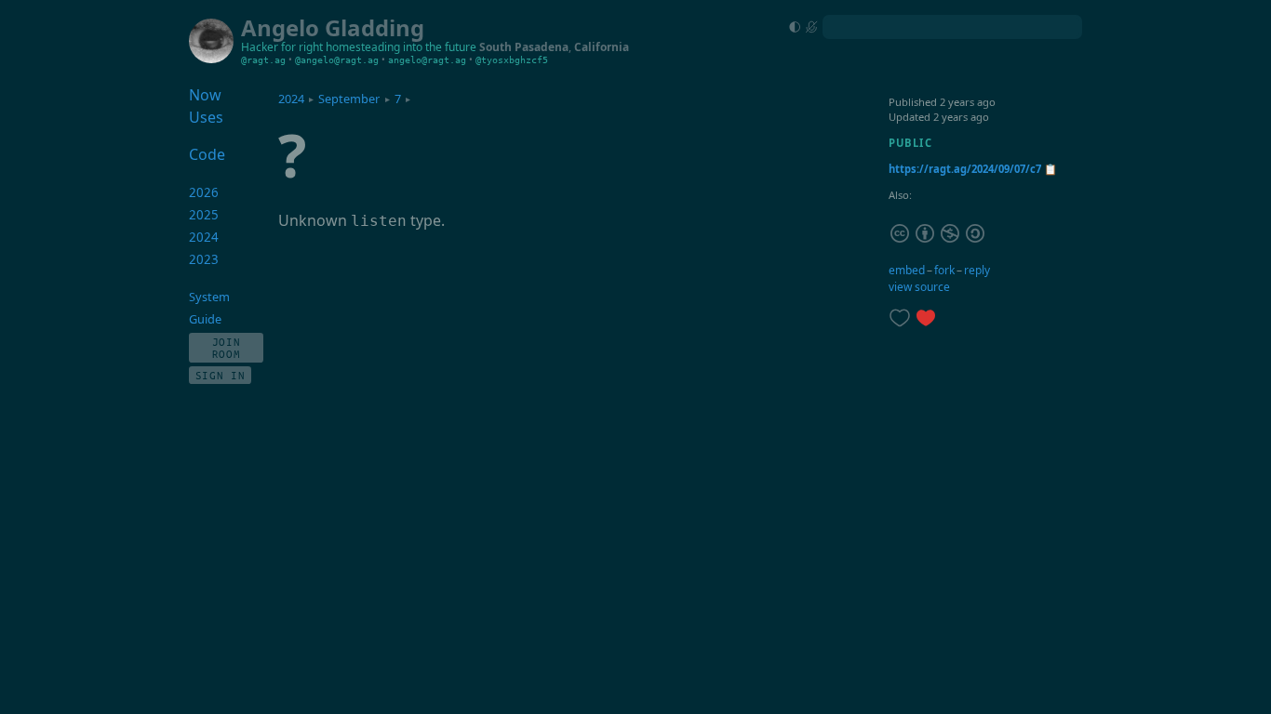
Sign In (220, 375)
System (209, 296)
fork (944, 270)
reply (977, 270)
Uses (206, 117)
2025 (204, 214)
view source (919, 287)
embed (907, 270)
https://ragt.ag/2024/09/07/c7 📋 (973, 169)
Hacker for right (282, 47)
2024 (291, 98)
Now (205, 95)
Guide (205, 319)
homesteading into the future (401, 47)
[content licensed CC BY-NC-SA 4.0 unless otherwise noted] (937, 232)
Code (207, 154)
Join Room (226, 348)
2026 (204, 192)
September (349, 98)
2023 (204, 259)
